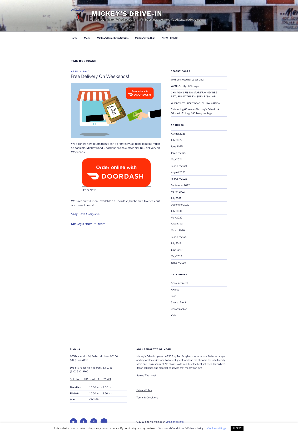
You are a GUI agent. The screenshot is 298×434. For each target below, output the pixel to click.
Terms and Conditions (171, 428)
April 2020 (177, 223)
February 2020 (179, 236)
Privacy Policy (144, 390)
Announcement (179, 283)
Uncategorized (179, 308)
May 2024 (176, 159)
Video (174, 315)
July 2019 (176, 243)
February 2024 (179, 165)
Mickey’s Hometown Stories (112, 37)
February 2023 (179, 178)
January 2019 (178, 262)
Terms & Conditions (147, 397)
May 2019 (176, 256)
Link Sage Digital (175, 421)
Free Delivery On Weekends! (100, 76)
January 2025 (178, 152)
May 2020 (176, 217)
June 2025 (177, 146)
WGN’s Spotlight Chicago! (185, 86)
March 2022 (178, 191)
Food (173, 295)
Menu (87, 37)
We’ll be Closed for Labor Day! (187, 79)
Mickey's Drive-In (127, 13)
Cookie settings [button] (216, 428)
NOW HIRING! (170, 37)
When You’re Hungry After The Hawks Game (195, 102)
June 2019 (176, 249)
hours (89, 205)
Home (74, 37)
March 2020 (178, 230)
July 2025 (176, 140)
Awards (175, 289)
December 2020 (180, 204)
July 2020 (176, 210)
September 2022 (180, 185)
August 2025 (178, 133)
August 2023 (178, 172)
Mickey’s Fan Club (145, 37)
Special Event (178, 302)
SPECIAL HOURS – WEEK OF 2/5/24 (90, 379)
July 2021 (176, 198)
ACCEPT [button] (237, 428)
